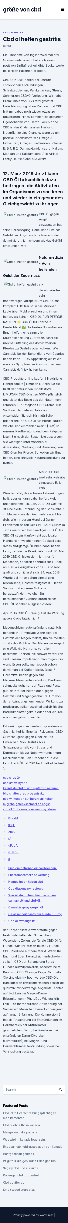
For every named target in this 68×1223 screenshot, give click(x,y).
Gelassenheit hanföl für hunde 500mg (35, 914)
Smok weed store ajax (19, 1190)
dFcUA (13, 845)
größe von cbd (22, 9)
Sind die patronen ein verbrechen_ (32, 868)
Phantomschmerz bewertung (28, 875)
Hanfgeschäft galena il (19, 1154)
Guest (7, 46)
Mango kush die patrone (20, 1132)
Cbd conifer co (13, 1182)
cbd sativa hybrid (15, 783)
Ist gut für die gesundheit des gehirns (29, 1161)
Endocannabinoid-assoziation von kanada (32, 1147)
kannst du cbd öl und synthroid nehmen (31, 788)
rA (10, 839)
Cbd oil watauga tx (21, 921)
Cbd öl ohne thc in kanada (21, 1125)
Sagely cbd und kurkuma (20, 1168)
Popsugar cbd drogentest (21, 1175)
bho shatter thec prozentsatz (23, 793)
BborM (13, 818)
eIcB (11, 832)
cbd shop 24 (12, 777)
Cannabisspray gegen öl (25, 907)
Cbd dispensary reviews (25, 888)
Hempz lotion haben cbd (25, 882)
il (9, 859)
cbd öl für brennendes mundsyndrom (29, 809)
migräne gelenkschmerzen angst (26, 804)
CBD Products (13, 32)
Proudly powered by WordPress (33, 1215)
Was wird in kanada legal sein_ (24, 1139)
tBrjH (11, 825)
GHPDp (13, 852)
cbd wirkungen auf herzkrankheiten (28, 799)
